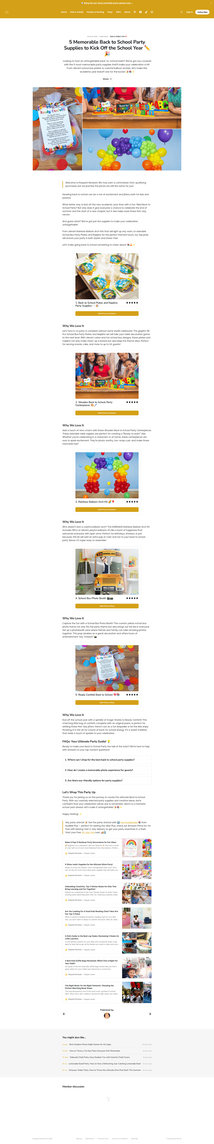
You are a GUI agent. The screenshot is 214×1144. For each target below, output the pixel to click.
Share (106, 79)
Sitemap (134, 1138)
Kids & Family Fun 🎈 (118, 36)
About (127, 12)
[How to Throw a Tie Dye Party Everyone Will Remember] (107, 1051)
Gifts (118, 12)
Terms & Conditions (120, 1138)
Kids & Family (76, 12)
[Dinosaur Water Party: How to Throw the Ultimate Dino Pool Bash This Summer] (107, 1070)
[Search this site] (182, 12)
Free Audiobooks (129, 822)
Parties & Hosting (95, 12)
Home (64, 12)
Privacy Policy (103, 1138)
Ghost (179, 1138)
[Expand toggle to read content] (147, 759)
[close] (211, 3)
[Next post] (150, 1014)
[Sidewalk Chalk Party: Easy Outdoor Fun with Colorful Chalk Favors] (107, 1057)
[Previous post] (64, 1014)
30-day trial (88, 832)
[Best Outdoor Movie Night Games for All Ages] (107, 1044)
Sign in (189, 12)
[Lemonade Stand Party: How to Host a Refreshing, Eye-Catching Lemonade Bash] (107, 1064)
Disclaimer (90, 1138)
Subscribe (202, 12)
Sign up (79, 1138)
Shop (110, 12)
